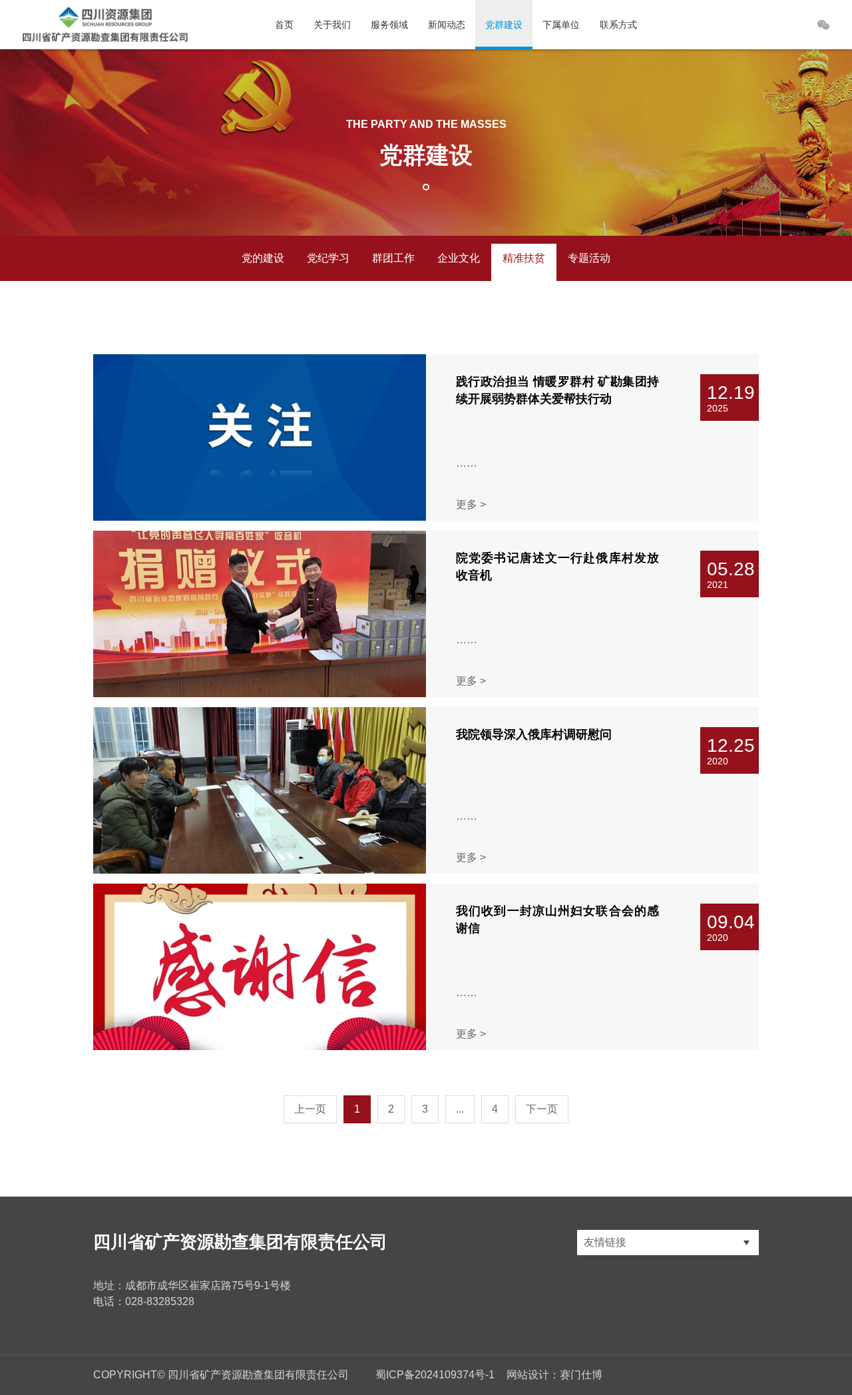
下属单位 (561, 24)
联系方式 (618, 24)
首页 (284, 24)
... (460, 1109)
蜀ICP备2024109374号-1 (435, 1374)
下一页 (542, 1109)
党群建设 (504, 24)
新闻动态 (446, 24)
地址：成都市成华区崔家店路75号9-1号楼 (192, 1285)
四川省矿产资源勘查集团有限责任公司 (240, 1242)
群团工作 (393, 258)
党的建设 (263, 258)
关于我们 (332, 24)
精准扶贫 (524, 258)
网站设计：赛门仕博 (554, 1374)
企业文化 (458, 258)
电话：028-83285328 (143, 1301)
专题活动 (589, 258)
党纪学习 (328, 258)
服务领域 (389, 24)
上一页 (310, 1109)
